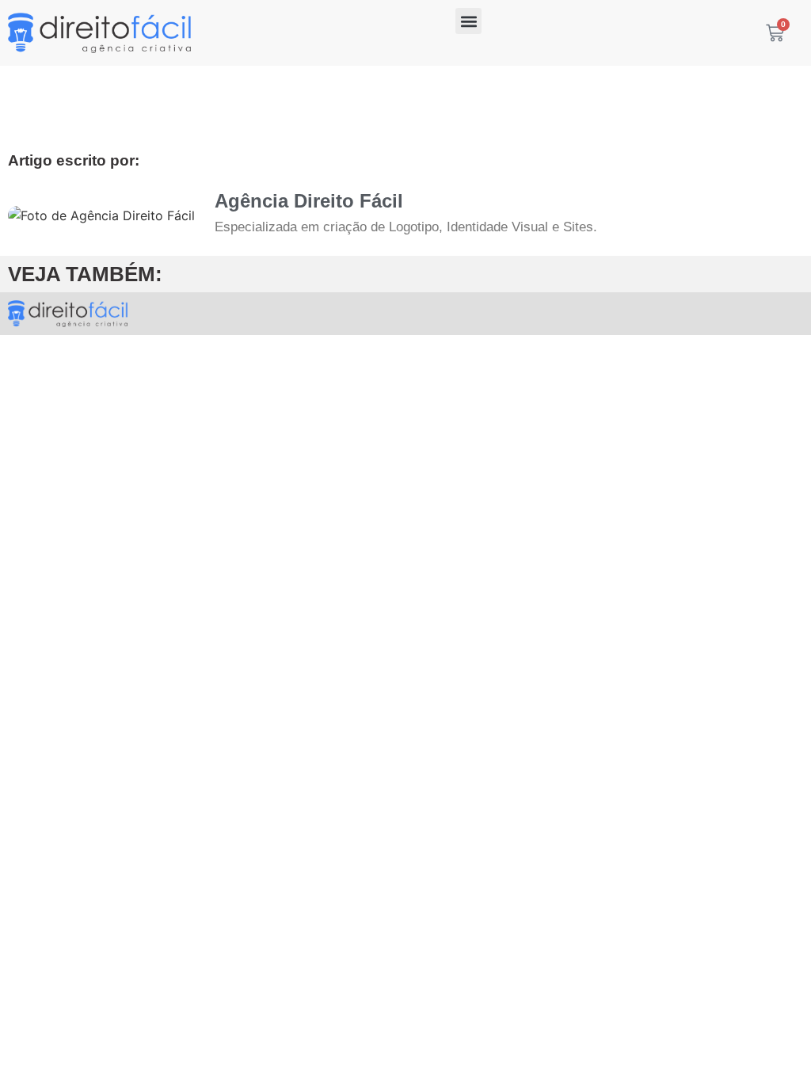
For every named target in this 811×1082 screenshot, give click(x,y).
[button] (468, 21)
